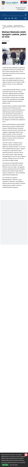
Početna (4, 25)
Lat (9, 18)
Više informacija (14, 465)
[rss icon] (3, 8)
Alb (12, 18)
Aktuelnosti (9, 25)
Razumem (5, 465)
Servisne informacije (18, 25)
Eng (16, 18)
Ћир (5, 18)
